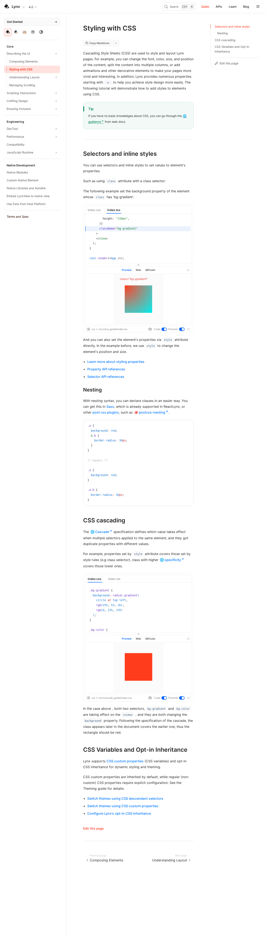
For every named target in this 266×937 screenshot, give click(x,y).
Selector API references (105, 377)
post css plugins (105, 412)
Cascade (102, 532)
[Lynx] (8, 32)
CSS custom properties (125, 761)
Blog (246, 6)
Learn (232, 6)
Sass (110, 406)
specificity (173, 560)
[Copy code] (187, 426)
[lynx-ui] (41, 32)
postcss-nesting (152, 412)
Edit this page (93, 828)
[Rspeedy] (24, 32)
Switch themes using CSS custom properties (122, 806)
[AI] (16, 32)
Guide (205, 6)
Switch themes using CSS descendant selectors (125, 798)
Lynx (16, 6)
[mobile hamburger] (258, 6)
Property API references (106, 369)
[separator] (138, 265)
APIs (219, 6)
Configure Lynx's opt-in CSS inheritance (119, 813)
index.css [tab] (94, 210)
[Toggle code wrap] (181, 426)
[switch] (164, 329)
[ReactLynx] (33, 32)
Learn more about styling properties (115, 362)
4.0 (31, 7)
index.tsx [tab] (113, 210)
